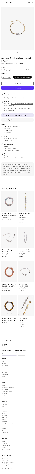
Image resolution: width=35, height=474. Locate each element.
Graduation (5, 432)
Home (2, 63)
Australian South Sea (8, 387)
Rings (3, 376)
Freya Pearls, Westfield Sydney (20, 108)
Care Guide (5, 460)
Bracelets (16, 63)
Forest (3, 413)
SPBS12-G (22, 63)
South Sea (5, 394)
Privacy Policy (6, 450)
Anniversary (5, 422)
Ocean (3, 409)
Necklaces (5, 374)
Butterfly (4, 411)
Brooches (4, 370)
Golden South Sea (7, 391)
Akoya (3, 385)
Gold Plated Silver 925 (22, 77)
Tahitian (4, 396)
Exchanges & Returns (8, 465)
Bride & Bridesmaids (8, 424)
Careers (4, 447)
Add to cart (17, 83)
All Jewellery (5, 366)
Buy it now (17, 88)
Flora (3, 407)
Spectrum (4, 417)
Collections (9, 63)
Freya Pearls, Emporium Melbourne (22, 103)
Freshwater (5, 389)
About (3, 441)
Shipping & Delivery (7, 463)
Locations (4, 443)
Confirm (21, 354)
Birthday (4, 419)
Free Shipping (5, 70)
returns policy (13, 158)
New (3, 361)
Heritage (4, 404)
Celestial (4, 415)
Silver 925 (6, 77)
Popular (4, 363)
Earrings (4, 372)
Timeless (4, 430)
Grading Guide (6, 445)
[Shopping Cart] (29, 2)
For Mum (4, 426)
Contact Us (5, 458)
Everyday (4, 428)
